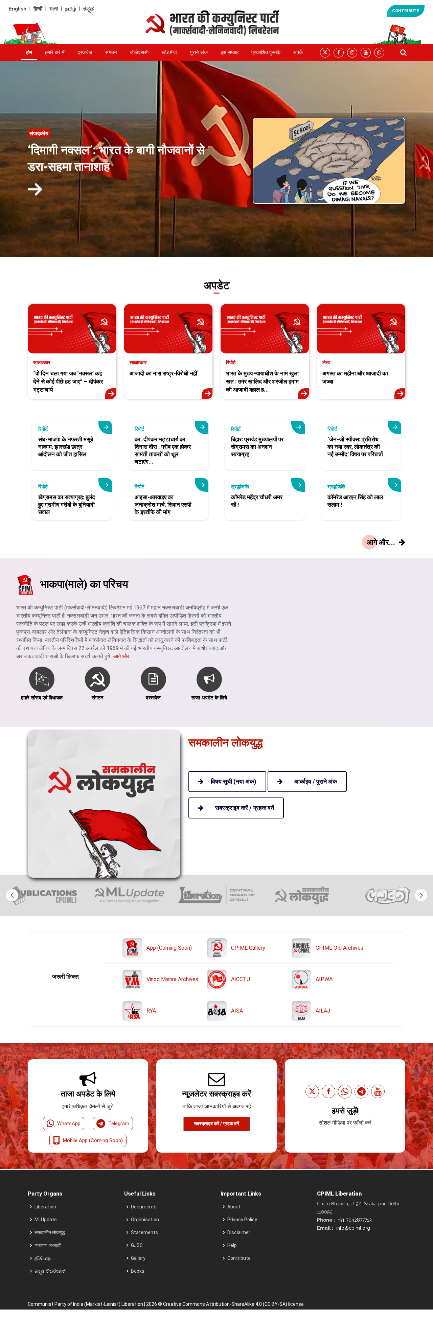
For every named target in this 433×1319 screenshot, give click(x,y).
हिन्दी (37, 8)
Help (232, 1245)
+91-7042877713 (354, 1220)
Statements (144, 1232)
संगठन (111, 52)
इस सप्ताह (229, 52)
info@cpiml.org (352, 1228)
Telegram (118, 1123)
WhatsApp (69, 1123)
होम (29, 52)
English (17, 8)
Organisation (145, 1219)
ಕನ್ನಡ (88, 8)
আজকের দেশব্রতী (48, 1245)
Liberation (45, 1206)
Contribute (239, 1258)
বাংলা (53, 8)
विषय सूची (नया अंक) (233, 781)
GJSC (137, 1245)
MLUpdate (46, 1219)
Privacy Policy (242, 1219)
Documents (144, 1206)
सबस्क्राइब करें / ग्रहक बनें (216, 1123)
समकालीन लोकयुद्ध (50, 1232)
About (234, 1206)
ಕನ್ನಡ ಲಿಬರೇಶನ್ (50, 1271)
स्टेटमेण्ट (169, 52)
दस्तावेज (84, 52)
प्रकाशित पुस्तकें (265, 52)
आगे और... (122, 656)
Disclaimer (238, 1232)
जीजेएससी (139, 52)
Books (137, 1271)
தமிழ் (70, 8)
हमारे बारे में (55, 52)
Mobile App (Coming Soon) (93, 1140)
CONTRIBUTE (405, 10)
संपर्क (298, 52)
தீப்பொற (43, 1258)
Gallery (138, 1258)
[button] (421, 895)
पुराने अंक (199, 52)
